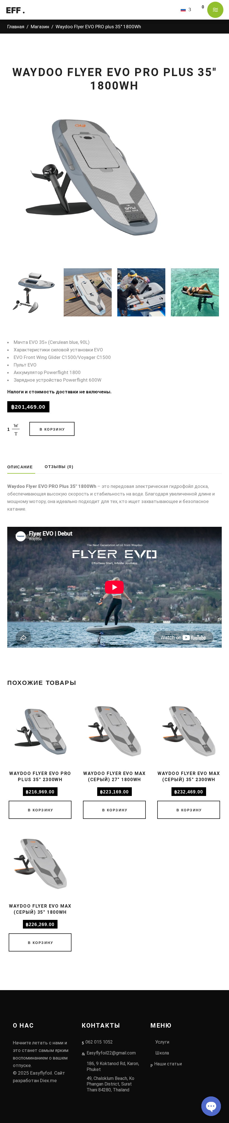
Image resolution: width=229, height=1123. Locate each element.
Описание (20, 467)
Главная (15, 26)
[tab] (21, 467)
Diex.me (48, 1080)
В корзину (52, 429)
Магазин (40, 26)
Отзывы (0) (59, 466)
